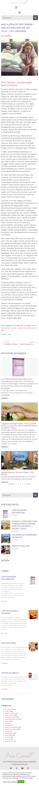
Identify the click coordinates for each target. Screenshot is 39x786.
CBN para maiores (10, 717)
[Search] (35, 17)
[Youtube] (22, 768)
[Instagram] (16, 7)
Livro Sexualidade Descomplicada (16, 379)
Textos (7, 739)
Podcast (7, 725)
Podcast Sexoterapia (11, 729)
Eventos (7, 721)
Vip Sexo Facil (9, 741)
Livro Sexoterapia (8, 643)
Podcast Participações (12, 727)
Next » (29, 484)
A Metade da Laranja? (10, 673)
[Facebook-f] (17, 768)
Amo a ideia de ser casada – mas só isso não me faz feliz (19, 328)
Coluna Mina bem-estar (12, 719)
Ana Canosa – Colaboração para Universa (16, 84)
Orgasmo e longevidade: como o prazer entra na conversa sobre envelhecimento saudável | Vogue (19, 426)
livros (6, 723)
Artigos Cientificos (10, 713)
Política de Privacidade (10, 782)
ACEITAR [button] (21, 781)
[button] (19, 12)
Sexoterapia (8, 735)
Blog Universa (6, 36)
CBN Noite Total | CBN (21, 546)
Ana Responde (9, 709)
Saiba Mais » (5, 398)
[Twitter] (11, 768)
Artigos (7, 711)
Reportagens (9, 733)
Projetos (7, 731)
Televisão (8, 737)
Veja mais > (15, 515)
